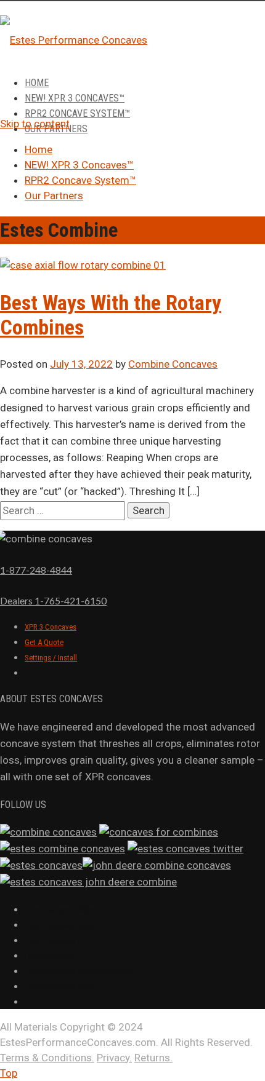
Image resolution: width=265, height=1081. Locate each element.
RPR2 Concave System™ (77, 113)
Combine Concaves (173, 364)
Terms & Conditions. (47, 1057)
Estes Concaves (50, 955)
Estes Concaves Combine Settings (79, 971)
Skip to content (35, 123)
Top (8, 1073)
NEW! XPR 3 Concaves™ (74, 98)
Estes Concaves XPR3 (59, 986)
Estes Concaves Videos (62, 909)
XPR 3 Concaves (50, 627)
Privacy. (114, 1057)
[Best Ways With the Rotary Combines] (83, 265)
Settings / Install (51, 657)
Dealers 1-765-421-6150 (53, 600)
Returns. (153, 1057)
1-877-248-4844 (36, 570)
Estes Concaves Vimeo (61, 925)
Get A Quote (44, 642)
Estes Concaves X (53, 940)
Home (37, 83)
